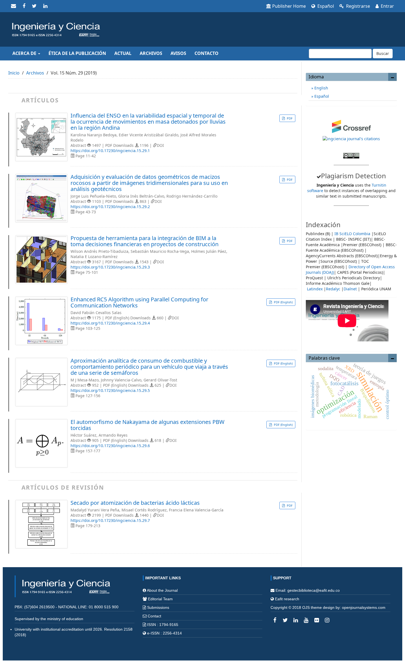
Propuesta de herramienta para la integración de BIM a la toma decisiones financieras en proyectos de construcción (144, 241)
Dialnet (350, 288)
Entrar (387, 6)
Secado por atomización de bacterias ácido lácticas (135, 503)
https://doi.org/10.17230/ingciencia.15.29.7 (110, 520)
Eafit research (287, 599)
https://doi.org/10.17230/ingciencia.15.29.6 (110, 445)
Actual (122, 53)
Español (325, 6)
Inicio (14, 73)
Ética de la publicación (77, 53)
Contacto (206, 53)
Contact (154, 616)
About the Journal (162, 590)
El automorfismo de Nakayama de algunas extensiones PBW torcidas (148, 425)
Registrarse (357, 6)
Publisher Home (289, 6)
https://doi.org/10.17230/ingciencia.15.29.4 (110, 323)
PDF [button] (289, 118)
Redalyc (333, 288)
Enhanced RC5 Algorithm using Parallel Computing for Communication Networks (139, 302)
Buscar (382, 53)
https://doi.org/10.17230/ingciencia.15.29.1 (110, 150)
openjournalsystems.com (363, 607)
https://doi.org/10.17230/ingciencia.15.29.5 (110, 390)
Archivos (151, 53)
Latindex (315, 288)
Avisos (178, 53)
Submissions (158, 607)
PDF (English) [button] (283, 302)
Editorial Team (160, 599)
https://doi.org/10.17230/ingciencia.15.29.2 (110, 206)
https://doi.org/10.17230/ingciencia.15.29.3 (110, 267)
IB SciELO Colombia (352, 233)
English (320, 88)
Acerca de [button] (24, 53)
